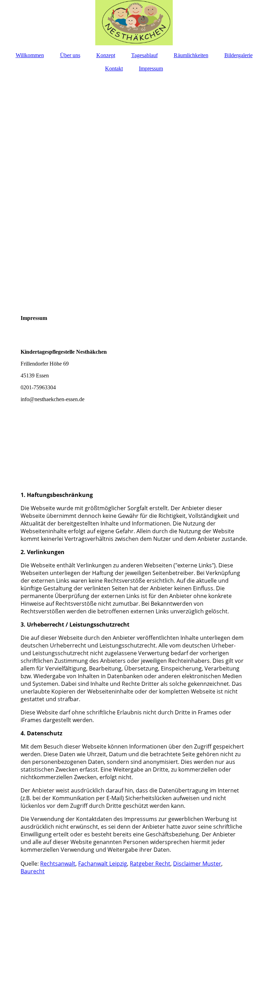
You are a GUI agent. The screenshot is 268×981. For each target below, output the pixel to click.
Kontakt (114, 68)
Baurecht (33, 871)
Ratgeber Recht (150, 863)
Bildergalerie (238, 55)
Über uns (70, 55)
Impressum (151, 68)
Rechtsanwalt (57, 863)
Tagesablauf (144, 55)
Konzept (105, 55)
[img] (134, 22)
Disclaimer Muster (197, 863)
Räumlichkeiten (191, 55)
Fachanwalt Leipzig (102, 863)
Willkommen (30, 55)
